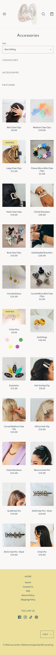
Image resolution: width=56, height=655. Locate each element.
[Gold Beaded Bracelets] (42, 236)
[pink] (7, 340)
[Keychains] (14, 368)
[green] (21, 340)
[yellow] (10, 346)
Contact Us (28, 586)
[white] (14, 340)
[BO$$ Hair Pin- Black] (14, 535)
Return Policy (28, 595)
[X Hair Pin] (42, 535)
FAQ (28, 591)
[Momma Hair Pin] (42, 453)
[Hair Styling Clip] (42, 368)
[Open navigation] (4, 14)
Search (28, 582)
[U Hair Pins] (14, 316)
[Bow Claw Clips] (14, 236)
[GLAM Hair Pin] (14, 494)
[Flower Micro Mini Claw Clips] (42, 151)
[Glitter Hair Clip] (42, 409)
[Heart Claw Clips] (14, 195)
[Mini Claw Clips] (14, 110)
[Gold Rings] (42, 320)
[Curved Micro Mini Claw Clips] (42, 277)
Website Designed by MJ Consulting (37, 645)
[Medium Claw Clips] (42, 110)
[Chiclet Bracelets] (42, 195)
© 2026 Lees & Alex (11, 645)
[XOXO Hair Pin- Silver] (42, 494)
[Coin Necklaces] (14, 277)
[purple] (17, 346)
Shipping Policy (28, 599)
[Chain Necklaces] (14, 453)
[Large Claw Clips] (14, 151)
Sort (4, 43)
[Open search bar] (43, 14)
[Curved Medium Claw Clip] (14, 409)
